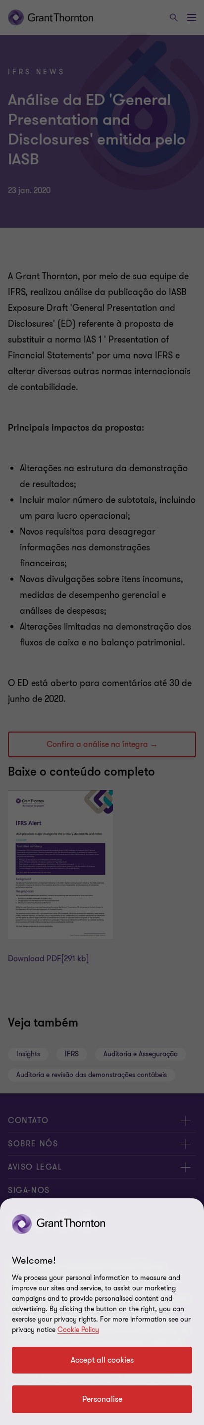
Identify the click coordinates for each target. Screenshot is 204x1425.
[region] (102, 1311)
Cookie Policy (78, 1329)
